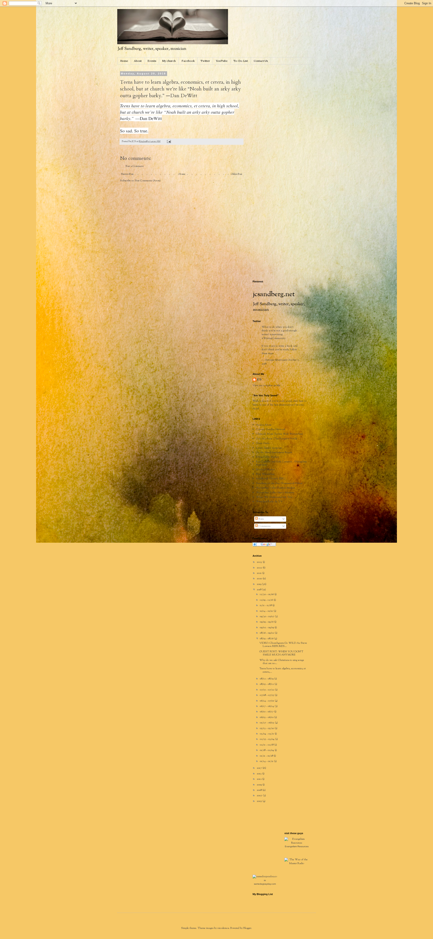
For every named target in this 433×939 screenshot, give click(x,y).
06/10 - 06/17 (267, 712)
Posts (261, 519)
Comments (264, 526)
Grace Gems (262, 443)
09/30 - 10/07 (267, 616)
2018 (259, 590)
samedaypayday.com (265, 884)
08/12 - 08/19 (267, 679)
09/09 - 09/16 (267, 622)
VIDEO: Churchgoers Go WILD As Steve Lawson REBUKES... (283, 644)
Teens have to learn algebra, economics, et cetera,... (282, 670)
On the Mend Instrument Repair (274, 452)
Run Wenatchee (265, 474)
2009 (260, 785)
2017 (260, 768)
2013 (259, 774)
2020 (260, 579)
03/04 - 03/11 (267, 734)
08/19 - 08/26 (267, 639)
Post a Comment (135, 166)
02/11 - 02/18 (267, 745)
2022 (260, 568)
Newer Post (127, 174)
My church (169, 60)
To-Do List (240, 60)
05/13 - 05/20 (267, 728)
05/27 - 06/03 (267, 723)
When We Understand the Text (274, 497)
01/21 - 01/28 (267, 756)
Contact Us (261, 60)
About (138, 60)
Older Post (236, 174)
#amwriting (276, 334)
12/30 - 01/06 (267, 594)
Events (151, 60)
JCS (259, 380)
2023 (260, 562)
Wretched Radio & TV (269, 502)
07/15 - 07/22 (267, 690)
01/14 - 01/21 (267, 761)
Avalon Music (264, 425)
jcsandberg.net (274, 294)
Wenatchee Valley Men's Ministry (275, 493)
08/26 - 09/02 (267, 633)
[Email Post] (168, 141)
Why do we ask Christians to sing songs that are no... (281, 661)
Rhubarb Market (265, 470)
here (301, 401)
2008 (260, 790)
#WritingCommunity (274, 338)
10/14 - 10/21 (267, 611)
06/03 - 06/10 (267, 717)
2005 (260, 801)
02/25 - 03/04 (267, 739)
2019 (259, 584)
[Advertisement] (286, 100)
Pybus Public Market (267, 457)
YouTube (222, 60)
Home (124, 60)
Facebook (188, 60)
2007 (260, 796)
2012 (259, 779)
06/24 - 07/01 (267, 701)
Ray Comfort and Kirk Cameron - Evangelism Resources (281, 463)
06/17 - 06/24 (267, 706)
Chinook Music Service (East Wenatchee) (279, 434)
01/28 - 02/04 (267, 750)
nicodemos (223, 928)
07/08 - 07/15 (267, 695)
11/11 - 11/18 (266, 605)
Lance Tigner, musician (269, 448)
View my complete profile (266, 385)
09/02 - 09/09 (267, 627)
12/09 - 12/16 (267, 600)
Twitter (205, 60)
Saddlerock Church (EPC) (271, 479)
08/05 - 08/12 (267, 684)
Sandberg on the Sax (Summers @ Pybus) (279, 483)
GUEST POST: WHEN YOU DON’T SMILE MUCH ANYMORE (281, 653)
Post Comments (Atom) (148, 181)
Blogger (247, 928)
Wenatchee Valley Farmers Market (275, 488)
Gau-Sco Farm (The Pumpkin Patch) (276, 439)
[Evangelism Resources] (296, 843)
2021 (259, 573)
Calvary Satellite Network (271, 429)
